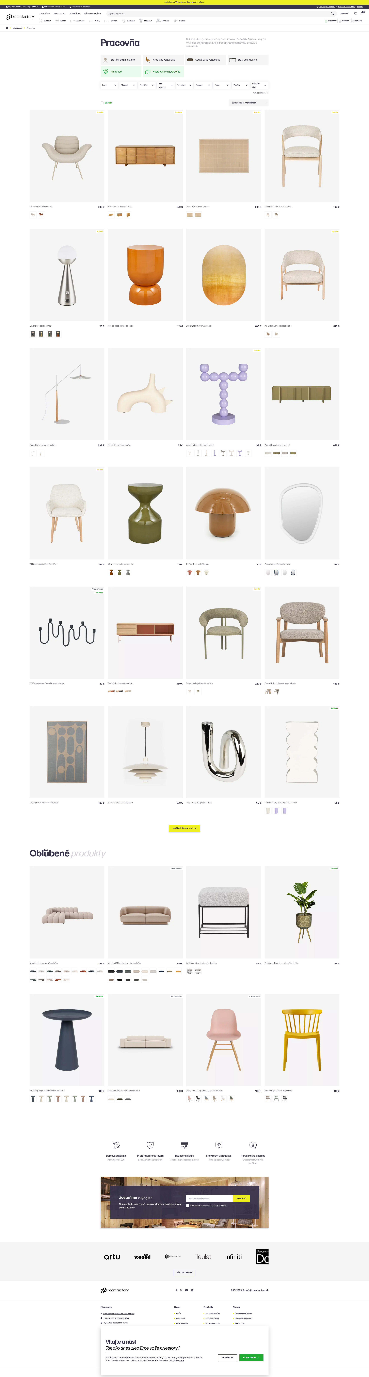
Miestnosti (59, 13)
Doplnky (148, 21)
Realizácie (180, 1318)
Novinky (345, 21)
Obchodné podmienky (243, 1318)
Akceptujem (249, 1358)
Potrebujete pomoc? (327, 7)
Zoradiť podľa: (238, 103)
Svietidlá (130, 21)
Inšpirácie (74, 13)
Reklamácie (239, 1323)
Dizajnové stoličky (213, 1313)
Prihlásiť (345, 14)
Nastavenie (228, 1358)
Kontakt (360, 7)
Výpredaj (358, 21)
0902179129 (237, 1290)
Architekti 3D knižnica (346, 7)
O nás (178, 1313)
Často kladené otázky (243, 1313)
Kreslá (63, 21)
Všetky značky (184, 1272)
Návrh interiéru (92, 13)
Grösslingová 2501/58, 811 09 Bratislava (118, 1314)
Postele (165, 21)
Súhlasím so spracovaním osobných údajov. (208, 1206)
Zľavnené (108, 103)
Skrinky (113, 21)
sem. (181, 1360)
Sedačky (80, 21)
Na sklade (332, 21)
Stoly (97, 21)
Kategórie (44, 13)
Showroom (106, 1307)
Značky (181, 21)
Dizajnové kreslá (212, 1318)
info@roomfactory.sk (257, 1290)
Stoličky (47, 21)
